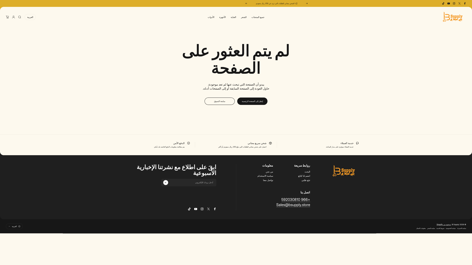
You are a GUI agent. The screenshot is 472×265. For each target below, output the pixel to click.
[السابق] (307, 3)
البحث (307, 171)
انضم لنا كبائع (304, 176)
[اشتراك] (165, 182)
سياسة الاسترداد (461, 228)
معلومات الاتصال (421, 228)
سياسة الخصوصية (451, 228)
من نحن (269, 171)
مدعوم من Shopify (444, 225)
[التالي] (246, 3)
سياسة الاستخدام (265, 176)
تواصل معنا (268, 180)
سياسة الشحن (431, 228)
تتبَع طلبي (306, 180)
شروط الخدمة (440, 228)
